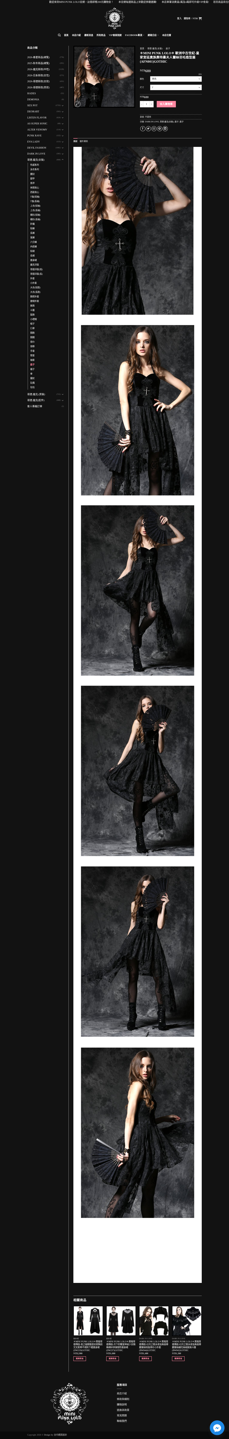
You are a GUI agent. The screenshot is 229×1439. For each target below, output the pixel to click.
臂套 (32, 355)
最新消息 (88, 35)
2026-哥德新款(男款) (38, 87)
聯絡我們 (122, 1421)
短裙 (32, 251)
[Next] (201, 1336)
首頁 (66, 35)
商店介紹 (122, 1393)
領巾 (32, 342)
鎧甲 (32, 178)
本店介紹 (76, 35)
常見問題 (122, 1415)
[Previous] (73, 1336)
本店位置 (166, 35)
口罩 (32, 328)
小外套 (33, 283)
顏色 (142, 79)
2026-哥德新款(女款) (38, 81)
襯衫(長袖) (35, 219)
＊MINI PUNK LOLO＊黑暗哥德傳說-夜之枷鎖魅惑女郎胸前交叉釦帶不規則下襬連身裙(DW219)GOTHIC (88, 1346)
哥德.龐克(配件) (35, 400)
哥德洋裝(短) (36, 269)
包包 (32, 387)
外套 (32, 278)
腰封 (32, 174)
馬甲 (32, 183)
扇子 (32, 364)
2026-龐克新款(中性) (38, 69)
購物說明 (122, 1404)
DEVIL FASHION (36, 147)
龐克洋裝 (34, 264)
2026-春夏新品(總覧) (38, 57)
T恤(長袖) (35, 201)
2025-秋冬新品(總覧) (38, 63)
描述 (75, 141)
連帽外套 (34, 301)
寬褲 (32, 237)
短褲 (32, 228)
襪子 (32, 369)
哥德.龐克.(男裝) (36, 394)
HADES (31, 93)
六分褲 (33, 242)
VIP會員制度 (115, 35)
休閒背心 (34, 187)
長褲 (32, 233)
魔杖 (32, 378)
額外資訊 (84, 141)
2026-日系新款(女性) (38, 75)
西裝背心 (34, 192)
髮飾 (32, 314)
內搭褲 (33, 246)
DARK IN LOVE (36, 153)
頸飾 (32, 333)
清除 (200, 74)
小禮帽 (33, 319)
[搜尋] (59, 35)
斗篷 (32, 310)
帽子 (32, 323)
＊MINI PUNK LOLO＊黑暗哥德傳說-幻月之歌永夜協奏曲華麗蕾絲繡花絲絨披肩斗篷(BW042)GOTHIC (186, 1346)
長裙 (32, 255)
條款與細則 (123, 1399)
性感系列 (34, 165)
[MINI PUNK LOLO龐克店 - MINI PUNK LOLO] (114, 18)
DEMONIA (33, 99)
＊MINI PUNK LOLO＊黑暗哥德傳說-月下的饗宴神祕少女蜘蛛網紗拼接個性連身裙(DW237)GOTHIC (120, 1346)
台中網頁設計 (60, 1435)
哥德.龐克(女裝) (35, 159)
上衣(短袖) (35, 206)
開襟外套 (34, 296)
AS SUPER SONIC (37, 123)
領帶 (32, 346)
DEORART (33, 111)
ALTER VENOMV (37, 129)
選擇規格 (79, 1358)
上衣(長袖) (35, 210)
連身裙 (33, 260)
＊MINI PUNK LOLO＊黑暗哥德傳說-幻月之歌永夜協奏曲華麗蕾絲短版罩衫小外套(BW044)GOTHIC (153, 1346)
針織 (32, 224)
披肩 (32, 305)
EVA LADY (33, 141)
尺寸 (142, 87)
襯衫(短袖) (35, 215)
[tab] (75, 141)
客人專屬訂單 (34, 406)
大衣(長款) (35, 292)
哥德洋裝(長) (36, 274)
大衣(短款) (35, 287)
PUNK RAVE (34, 135)
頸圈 (32, 337)
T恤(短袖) (35, 196)
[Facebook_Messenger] (217, 1427)
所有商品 (101, 35)
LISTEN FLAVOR (37, 117)
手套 (32, 351)
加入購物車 (166, 104)
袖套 (32, 360)
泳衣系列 (34, 169)
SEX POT (32, 105)
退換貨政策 (123, 1410)
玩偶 (32, 383)
